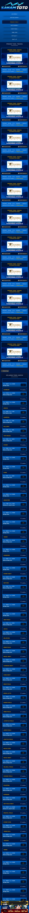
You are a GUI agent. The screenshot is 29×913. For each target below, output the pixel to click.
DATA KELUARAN (14, 17)
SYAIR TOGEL (14, 29)
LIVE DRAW (14, 14)
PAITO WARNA (14, 25)
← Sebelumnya (5, 371)
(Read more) (19, 71)
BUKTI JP (14, 39)
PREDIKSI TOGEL (14, 22)
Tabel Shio (14, 32)
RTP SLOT (14, 36)
